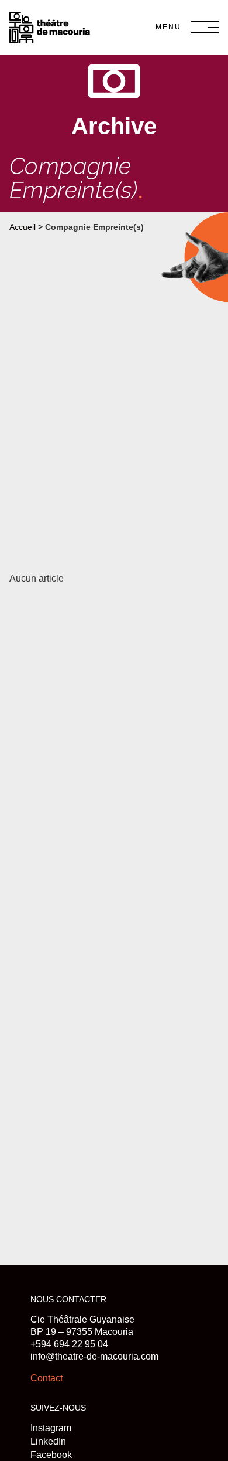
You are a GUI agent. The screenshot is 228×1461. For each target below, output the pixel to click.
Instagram (50, 1428)
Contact (46, 1378)
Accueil (22, 227)
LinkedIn (48, 1441)
